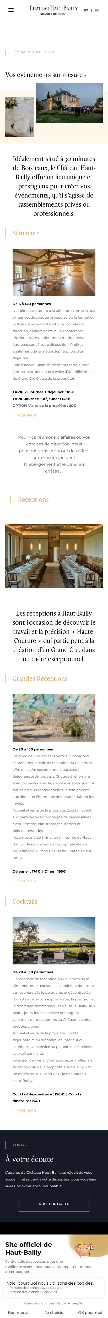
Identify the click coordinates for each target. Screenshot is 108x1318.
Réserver (26, 415)
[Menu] (11, 10)
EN (97, 10)
